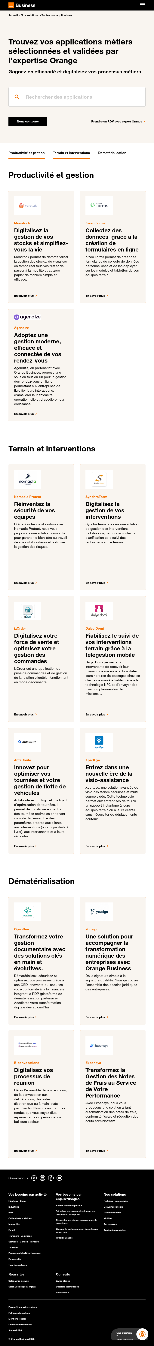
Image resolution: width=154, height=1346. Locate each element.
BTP (10, 1212)
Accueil (13, 15)
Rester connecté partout (69, 1205)
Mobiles (108, 1218)
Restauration (15, 1258)
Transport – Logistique (20, 1235)
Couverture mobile (113, 1206)
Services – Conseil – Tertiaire (23, 1241)
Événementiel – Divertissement (24, 1253)
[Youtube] (59, 1178)
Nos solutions (29, 15)
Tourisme (13, 1247)
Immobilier (14, 1224)
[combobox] (77, 97)
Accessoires (110, 1224)
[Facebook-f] (51, 1178)
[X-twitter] (34, 1178)
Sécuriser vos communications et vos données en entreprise (75, 1213)
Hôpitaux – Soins (17, 1200)
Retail (11, 1229)
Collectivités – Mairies (20, 1218)
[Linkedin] (42, 1178)
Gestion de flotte (112, 1212)
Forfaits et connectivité (116, 1200)
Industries (13, 1206)
